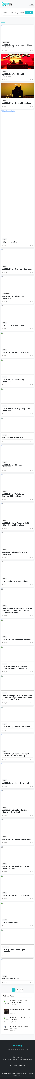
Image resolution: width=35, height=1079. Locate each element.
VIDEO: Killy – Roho (10, 979)
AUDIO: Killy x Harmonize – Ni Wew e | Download (17, 46)
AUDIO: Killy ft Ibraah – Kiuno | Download (15, 553)
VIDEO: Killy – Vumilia (11, 923)
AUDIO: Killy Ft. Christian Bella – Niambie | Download (16, 811)
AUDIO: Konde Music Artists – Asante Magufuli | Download (15, 668)
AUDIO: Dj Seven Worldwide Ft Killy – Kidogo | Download (15, 524)
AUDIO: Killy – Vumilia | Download (16, 639)
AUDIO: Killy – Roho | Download (15, 895)
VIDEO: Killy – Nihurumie (12, 438)
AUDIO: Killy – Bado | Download (15, 352)
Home (4, 1060)
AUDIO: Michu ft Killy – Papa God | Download (16, 410)
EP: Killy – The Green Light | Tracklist (14, 951)
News (20, 1060)
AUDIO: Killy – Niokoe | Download (16, 103)
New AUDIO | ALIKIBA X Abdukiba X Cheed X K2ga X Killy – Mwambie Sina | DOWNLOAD (17, 698)
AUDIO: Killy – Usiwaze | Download (17, 839)
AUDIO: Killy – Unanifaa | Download (17, 269)
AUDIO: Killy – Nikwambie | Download (13, 297)
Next (21, 990)
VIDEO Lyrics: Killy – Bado (13, 325)
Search (29, 12)
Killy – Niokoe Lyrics (10, 242)
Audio (9, 1060)
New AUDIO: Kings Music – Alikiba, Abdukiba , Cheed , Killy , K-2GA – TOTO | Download (17, 610)
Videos (15, 1060)
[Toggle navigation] (31, 4)
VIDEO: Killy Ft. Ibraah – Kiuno (15, 581)
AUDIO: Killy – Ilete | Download (15, 783)
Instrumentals (27, 1060)
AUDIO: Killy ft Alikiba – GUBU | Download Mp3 (15, 867)
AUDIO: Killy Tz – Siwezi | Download (13, 75)
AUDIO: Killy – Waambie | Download (13, 381)
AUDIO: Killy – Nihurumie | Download (13, 466)
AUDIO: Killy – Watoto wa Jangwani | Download (13, 495)
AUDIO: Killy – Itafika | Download (16, 727)
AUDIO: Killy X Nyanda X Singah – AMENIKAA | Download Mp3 (16, 755)
